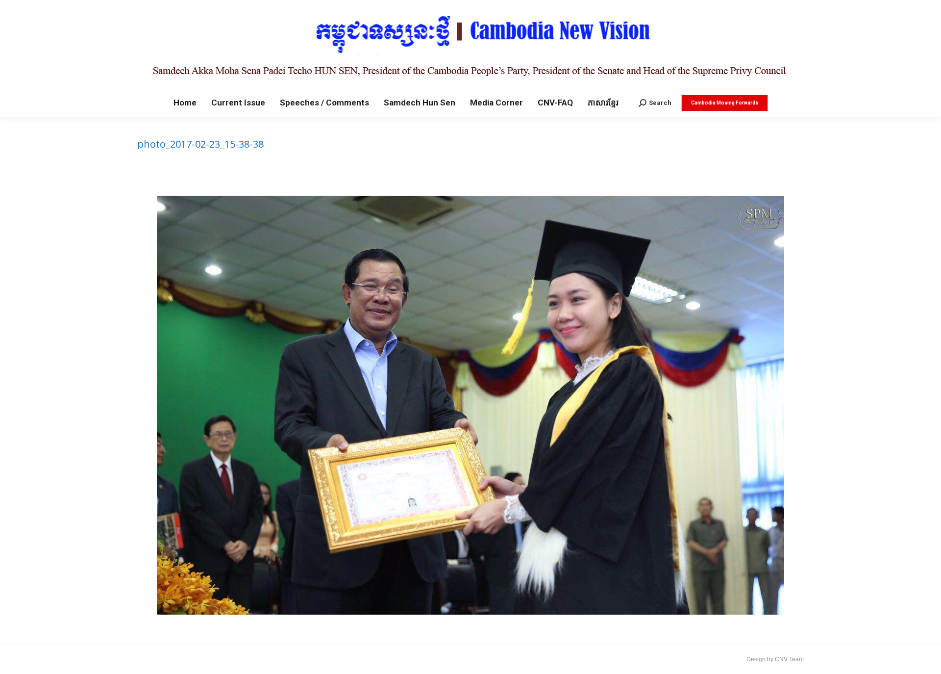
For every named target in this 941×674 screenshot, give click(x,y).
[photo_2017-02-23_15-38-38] (470, 405)
